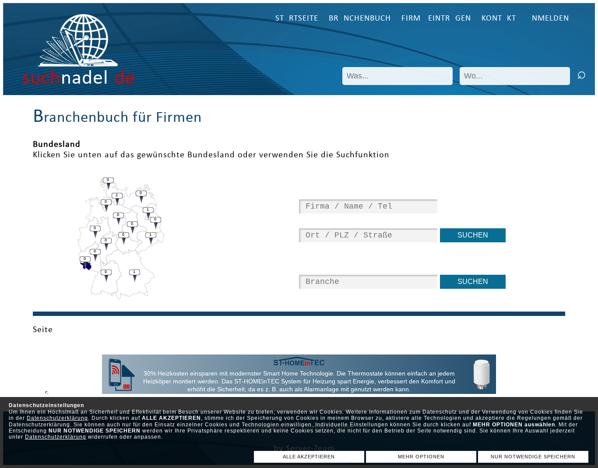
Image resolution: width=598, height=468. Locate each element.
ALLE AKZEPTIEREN (309, 456)
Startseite (296, 18)
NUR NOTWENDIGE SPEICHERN (533, 456)
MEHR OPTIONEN (421, 456)
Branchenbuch (360, 18)
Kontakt (499, 18)
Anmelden (548, 18)
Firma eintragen (436, 18)
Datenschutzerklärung (57, 418)
